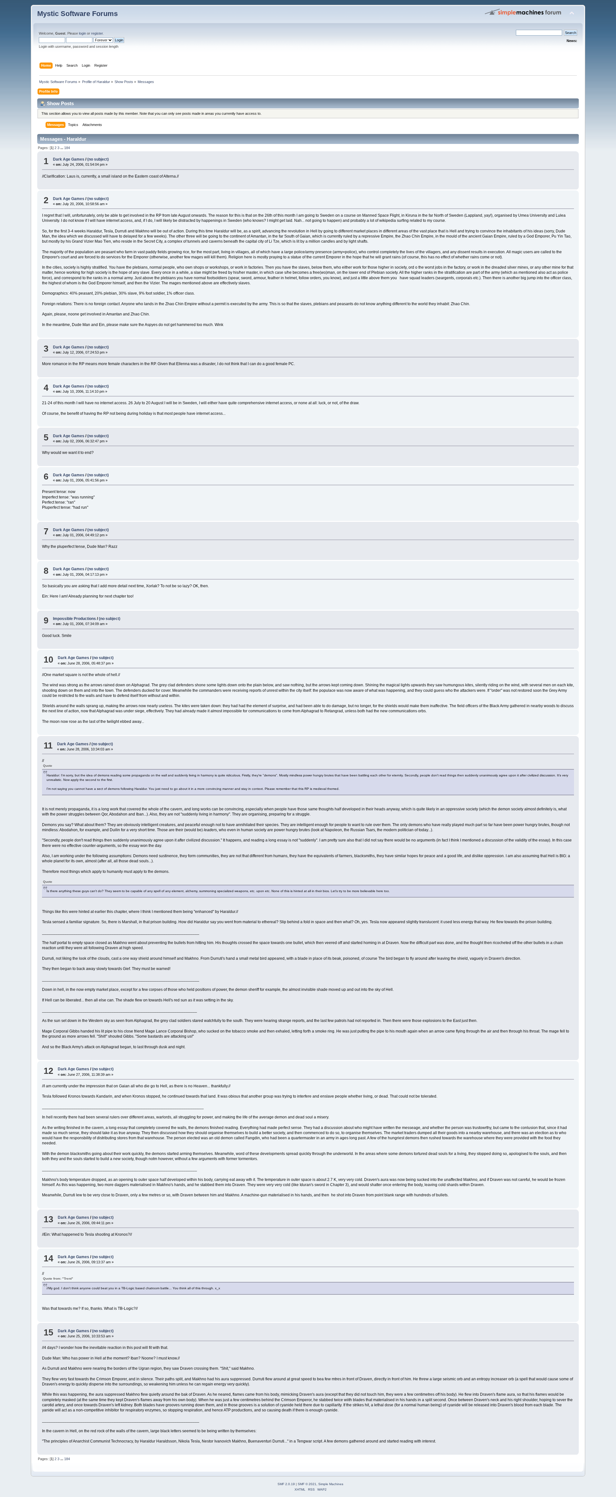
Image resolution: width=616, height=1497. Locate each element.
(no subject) (98, 159)
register (97, 33)
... (62, 148)
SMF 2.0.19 (286, 1484)
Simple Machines (330, 1484)
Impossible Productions (74, 618)
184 (67, 148)
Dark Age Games (68, 159)
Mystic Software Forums (77, 14)
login (82, 33)
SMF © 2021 (307, 1484)
